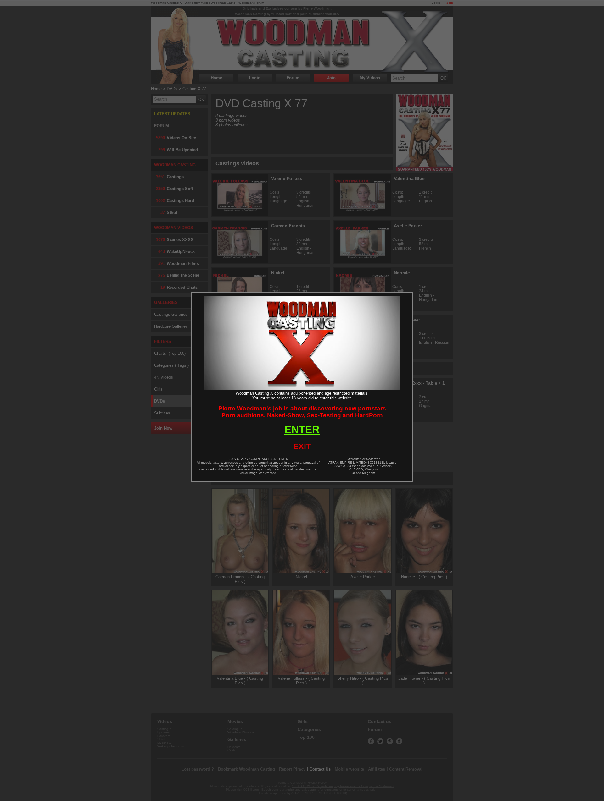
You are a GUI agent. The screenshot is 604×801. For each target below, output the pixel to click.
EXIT (302, 446)
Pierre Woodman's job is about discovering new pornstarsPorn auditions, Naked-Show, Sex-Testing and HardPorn (302, 412)
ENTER (302, 429)
